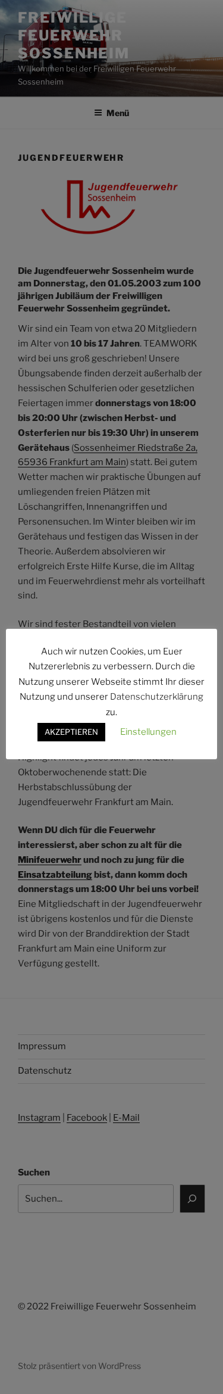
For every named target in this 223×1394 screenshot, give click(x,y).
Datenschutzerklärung (156, 696)
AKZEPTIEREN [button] (71, 732)
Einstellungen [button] (148, 731)
